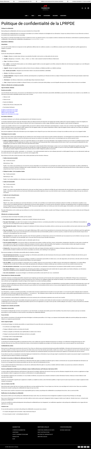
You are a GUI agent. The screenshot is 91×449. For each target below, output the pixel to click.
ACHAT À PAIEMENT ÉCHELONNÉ (20, 434)
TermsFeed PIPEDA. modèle (37, 39)
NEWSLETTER (16, 436)
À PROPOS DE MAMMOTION (19, 430)
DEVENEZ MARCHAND (65, 430)
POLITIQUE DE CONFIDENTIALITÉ (45, 434)
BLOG (14, 438)
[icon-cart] (88, 8)
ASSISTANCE (15, 432)
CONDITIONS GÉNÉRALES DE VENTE (46, 430)
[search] (82, 8)
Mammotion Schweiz (13, 446)
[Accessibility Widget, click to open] (88, 224)
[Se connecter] (85, 8)
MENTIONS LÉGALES (42, 436)
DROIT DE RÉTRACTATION (43, 432)
